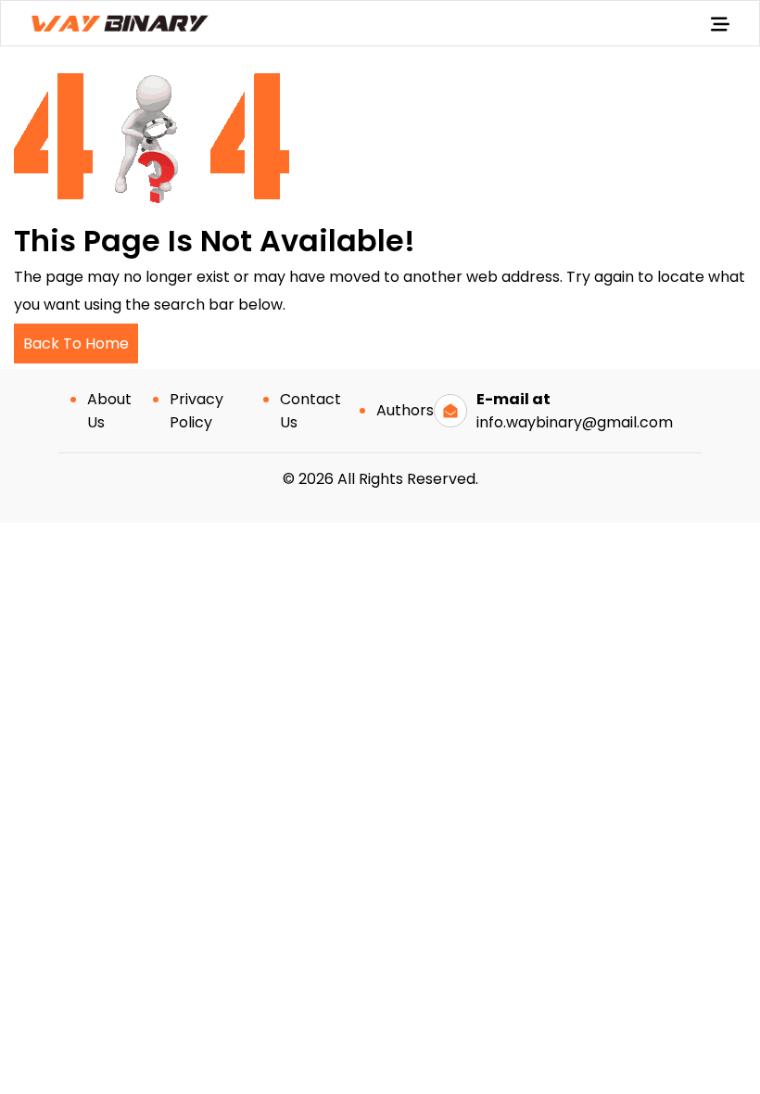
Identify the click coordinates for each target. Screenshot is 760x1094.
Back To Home (76, 343)
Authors (405, 410)
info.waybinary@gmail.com (574, 422)
